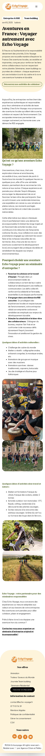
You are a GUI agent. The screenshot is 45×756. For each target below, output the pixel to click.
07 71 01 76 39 (16, 706)
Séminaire (15, 685)
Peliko (38, 748)
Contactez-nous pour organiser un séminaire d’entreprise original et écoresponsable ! (18, 631)
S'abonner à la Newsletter (22, 690)
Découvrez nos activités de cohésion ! (22, 84)
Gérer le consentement (20, 718)
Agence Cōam (27, 748)
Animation (14, 673)
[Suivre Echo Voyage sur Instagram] (20, 737)
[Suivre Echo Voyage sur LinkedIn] (14, 736)
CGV (12, 722)
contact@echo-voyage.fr (21, 702)
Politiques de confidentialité (22, 714)
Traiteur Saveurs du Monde (22, 677)
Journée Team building (20, 681)
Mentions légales (18, 710)
